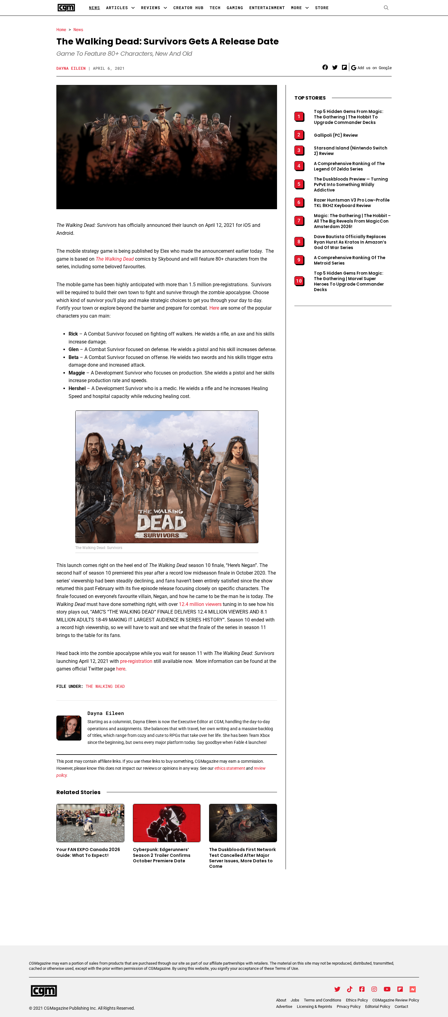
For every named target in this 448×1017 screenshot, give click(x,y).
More (296, 7)
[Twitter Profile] (337, 989)
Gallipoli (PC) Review (336, 135)
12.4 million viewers (200, 604)
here (120, 669)
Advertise (284, 1006)
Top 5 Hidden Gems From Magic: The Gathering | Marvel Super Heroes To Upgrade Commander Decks (349, 282)
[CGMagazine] (82, 991)
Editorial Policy (377, 1006)
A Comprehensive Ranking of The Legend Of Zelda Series (349, 166)
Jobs (295, 1000)
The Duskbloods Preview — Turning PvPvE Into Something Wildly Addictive (351, 185)
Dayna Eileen (71, 68)
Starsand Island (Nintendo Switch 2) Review (350, 151)
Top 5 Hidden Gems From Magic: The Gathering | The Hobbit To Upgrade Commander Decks (348, 117)
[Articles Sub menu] (133, 8)
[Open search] (386, 7)
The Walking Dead (115, 259)
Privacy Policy (349, 1006)
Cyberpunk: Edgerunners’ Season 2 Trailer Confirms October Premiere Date (161, 855)
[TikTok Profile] (350, 989)
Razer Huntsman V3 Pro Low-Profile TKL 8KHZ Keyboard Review (351, 203)
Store (322, 7)
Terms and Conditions (322, 1000)
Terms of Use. (287, 968)
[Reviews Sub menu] (165, 8)
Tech (215, 7)
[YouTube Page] (387, 989)
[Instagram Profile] (374, 989)
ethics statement (230, 768)
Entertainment (267, 7)
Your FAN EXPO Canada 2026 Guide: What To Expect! (88, 852)
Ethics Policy (357, 1000)
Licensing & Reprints (314, 1006)
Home (61, 29)
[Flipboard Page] (400, 989)
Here (214, 308)
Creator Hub (188, 7)
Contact (401, 1006)
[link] (325, 67)
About (281, 1000)
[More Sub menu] (307, 8)
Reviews (150, 7)
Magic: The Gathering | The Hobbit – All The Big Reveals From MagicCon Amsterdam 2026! (352, 221)
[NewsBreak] (412, 989)
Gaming (235, 7)
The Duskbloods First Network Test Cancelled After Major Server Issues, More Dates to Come (242, 857)
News (94, 7)
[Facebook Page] (362, 989)
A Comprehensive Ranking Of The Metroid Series (349, 260)
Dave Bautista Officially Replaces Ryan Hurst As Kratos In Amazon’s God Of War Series (350, 242)
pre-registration (136, 661)
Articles (117, 7)
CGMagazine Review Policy (395, 1000)
